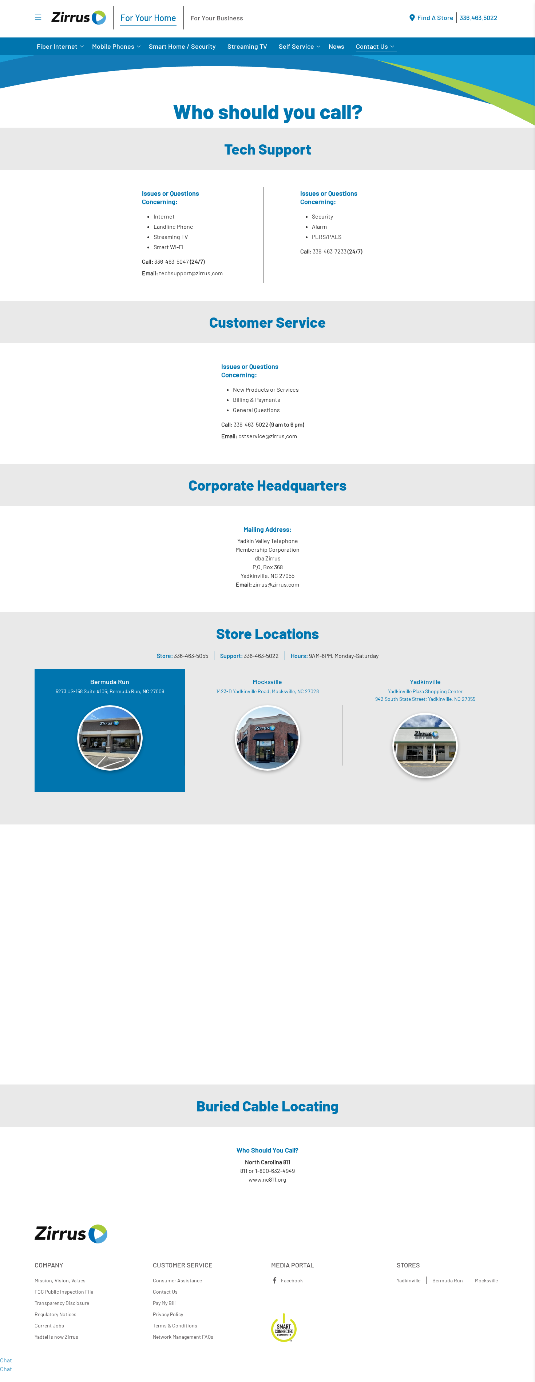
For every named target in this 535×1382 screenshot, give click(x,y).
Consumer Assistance (177, 1280)
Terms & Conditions (175, 1325)
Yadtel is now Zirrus (56, 1337)
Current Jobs (49, 1325)
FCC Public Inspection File (64, 1292)
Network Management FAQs (183, 1337)
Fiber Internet (57, 46)
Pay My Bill (164, 1303)
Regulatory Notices (55, 1314)
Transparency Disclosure (62, 1303)
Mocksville (486, 1280)
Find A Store (435, 17)
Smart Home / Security (182, 46)
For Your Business (217, 18)
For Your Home (148, 17)
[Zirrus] (78, 18)
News (336, 46)
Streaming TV (247, 46)
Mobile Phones (113, 46)
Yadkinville (408, 1280)
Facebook (292, 1280)
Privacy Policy (168, 1314)
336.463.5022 (479, 17)
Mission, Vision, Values (60, 1280)
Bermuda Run (447, 1280)
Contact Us (372, 46)
